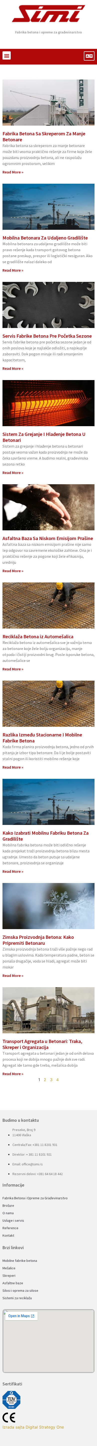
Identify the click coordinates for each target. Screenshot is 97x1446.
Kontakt (8, 1235)
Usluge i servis (13, 1220)
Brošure (8, 1205)
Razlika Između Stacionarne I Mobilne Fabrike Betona (42, 737)
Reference (10, 1228)
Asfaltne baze (12, 1283)
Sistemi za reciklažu (17, 1298)
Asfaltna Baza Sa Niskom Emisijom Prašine (47, 538)
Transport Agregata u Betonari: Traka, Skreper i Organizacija (42, 1044)
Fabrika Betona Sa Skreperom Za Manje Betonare (43, 136)
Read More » (12, 171)
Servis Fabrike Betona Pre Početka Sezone (47, 336)
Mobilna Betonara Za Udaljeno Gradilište (45, 238)
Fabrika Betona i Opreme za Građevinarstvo (35, 1198)
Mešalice (8, 1268)
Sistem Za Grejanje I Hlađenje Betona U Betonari (44, 437)
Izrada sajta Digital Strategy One (33, 1427)
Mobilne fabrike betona (19, 1260)
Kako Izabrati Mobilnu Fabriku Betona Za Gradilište (45, 836)
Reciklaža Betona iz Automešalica (37, 636)
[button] (6, 55)
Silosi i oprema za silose (20, 1290)
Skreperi (8, 1275)
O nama (8, 1213)
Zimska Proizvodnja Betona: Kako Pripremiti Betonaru (38, 940)
